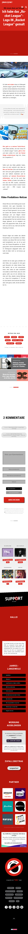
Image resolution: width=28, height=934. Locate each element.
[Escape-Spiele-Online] (20, 819)
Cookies (11, 901)
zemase (18, 343)
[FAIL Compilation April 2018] (8, 555)
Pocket (24, 357)
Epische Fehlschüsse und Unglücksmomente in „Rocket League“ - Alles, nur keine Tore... (14, 435)
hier (5, 512)
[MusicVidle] (7, 806)
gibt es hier (22, 151)
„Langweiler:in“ (12, 735)
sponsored (19, 894)
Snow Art (10, 343)
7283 (16, 880)
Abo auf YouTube (8, 169)
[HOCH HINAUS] (14, 918)
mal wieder (11, 84)
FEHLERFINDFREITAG (7, 567)
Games (7, 337)
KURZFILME (20, 567)
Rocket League (17, 340)
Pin (17, 357)
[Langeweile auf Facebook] (6, 907)
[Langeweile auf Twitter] (10, 907)
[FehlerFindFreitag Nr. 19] (8, 577)
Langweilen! (14, 768)
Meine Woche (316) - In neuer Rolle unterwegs (16, 428)
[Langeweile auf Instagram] (14, 907)
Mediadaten (9, 894)
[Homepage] (11, 2)
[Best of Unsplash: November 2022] (20, 555)
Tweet (3, 357)
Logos (21, 337)
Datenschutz (18, 897)
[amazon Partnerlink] (7, 793)
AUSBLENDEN (16, 53)
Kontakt (19, 891)
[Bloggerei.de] (14, 929)
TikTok (9, 180)
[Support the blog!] (14, 599)
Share (10, 357)
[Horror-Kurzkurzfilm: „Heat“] (20, 577)
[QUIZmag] (20, 806)
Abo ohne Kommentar (14, 492)
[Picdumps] (7, 819)
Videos (14, 337)
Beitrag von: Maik (14, 333)
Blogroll (11, 887)
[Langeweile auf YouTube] (18, 907)
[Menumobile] (22, 7)
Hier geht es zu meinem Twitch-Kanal (14, 146)
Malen (8, 340)
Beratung (9, 897)
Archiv (18, 887)
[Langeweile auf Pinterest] (22, 907)
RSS (18, 901)
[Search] (26, 7)
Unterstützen (10, 891)
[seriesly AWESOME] (20, 793)
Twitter (5, 180)
